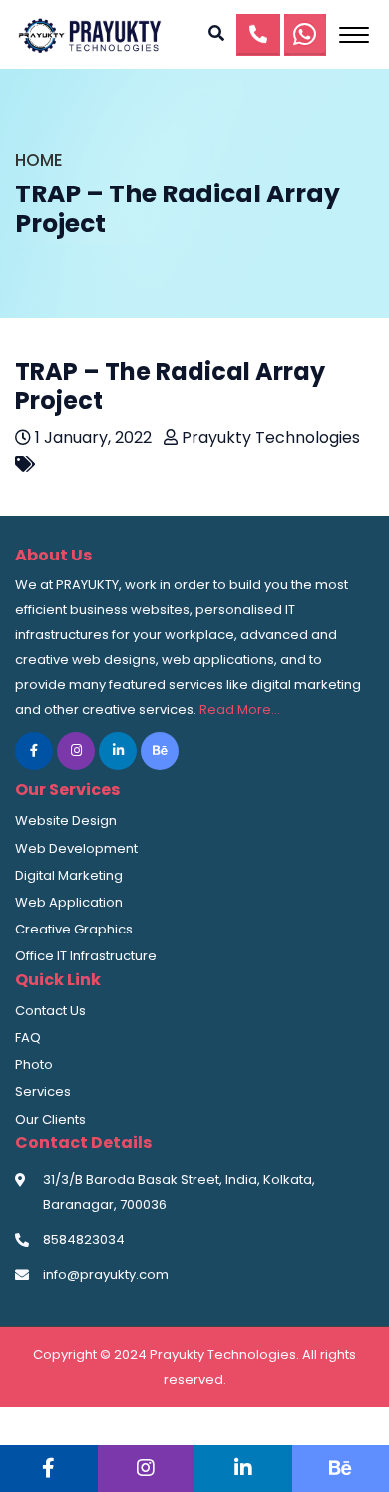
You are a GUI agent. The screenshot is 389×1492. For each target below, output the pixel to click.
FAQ (28, 1037)
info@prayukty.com (106, 1274)
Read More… (239, 709)
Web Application (69, 902)
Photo (34, 1064)
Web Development (76, 848)
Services (43, 1091)
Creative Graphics (74, 929)
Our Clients (50, 1119)
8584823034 (84, 1239)
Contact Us (50, 1010)
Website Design (66, 820)
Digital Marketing (69, 875)
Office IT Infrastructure (86, 955)
